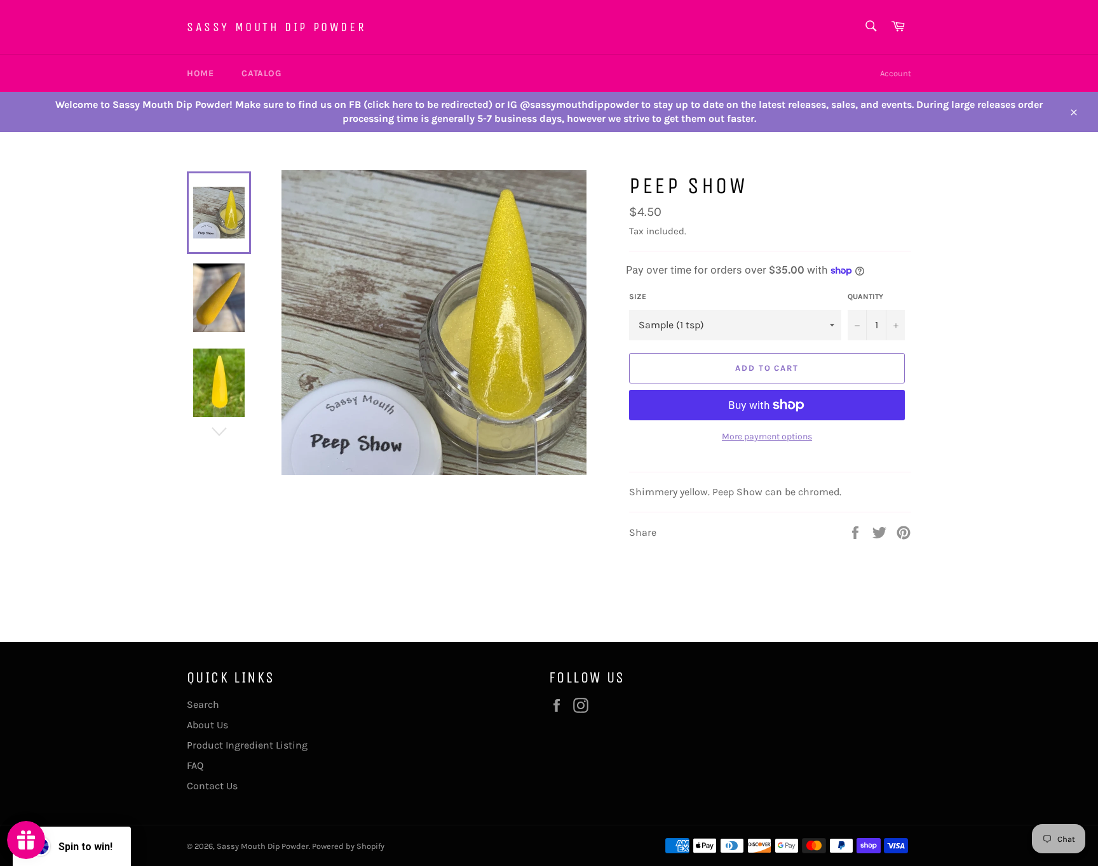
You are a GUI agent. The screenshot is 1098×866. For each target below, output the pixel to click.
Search (203, 704)
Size (637, 296)
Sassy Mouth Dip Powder (276, 27)
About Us (207, 725)
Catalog (261, 73)
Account (895, 73)
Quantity (865, 296)
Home (200, 73)
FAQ (195, 765)
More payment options (767, 436)
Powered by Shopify (348, 846)
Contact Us (212, 786)
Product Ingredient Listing (247, 745)
